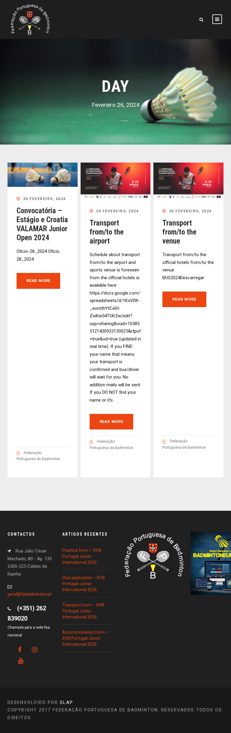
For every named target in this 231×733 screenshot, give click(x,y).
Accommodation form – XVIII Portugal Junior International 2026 (85, 638)
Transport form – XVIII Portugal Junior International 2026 (83, 611)
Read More (38, 280)
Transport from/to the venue (179, 232)
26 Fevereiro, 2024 (44, 199)
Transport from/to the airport (107, 232)
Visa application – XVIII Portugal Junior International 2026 (83, 583)
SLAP (66, 702)
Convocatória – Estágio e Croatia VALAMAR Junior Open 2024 (42, 224)
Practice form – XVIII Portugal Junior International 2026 (81, 556)
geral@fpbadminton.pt (29, 594)
